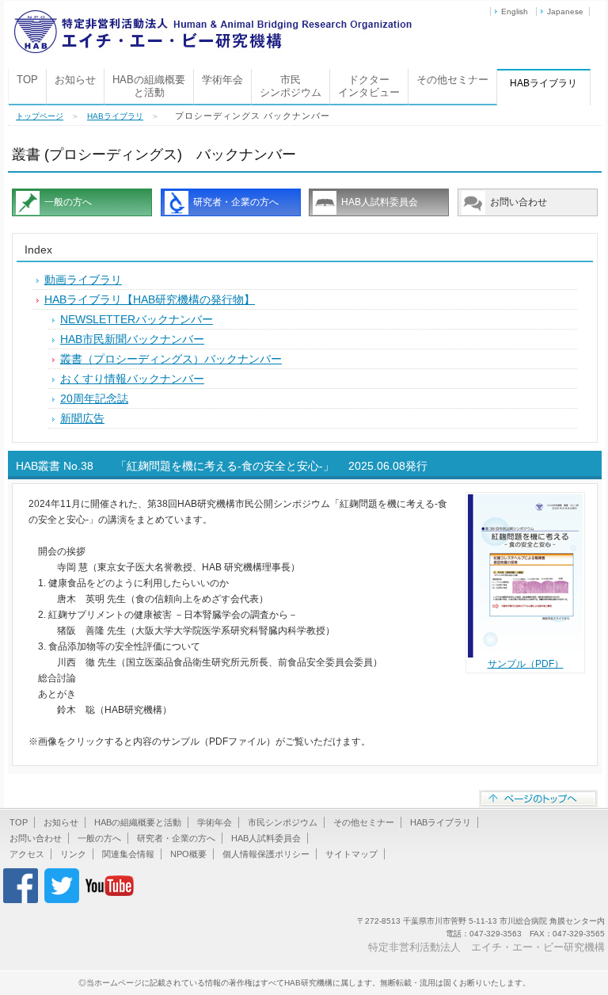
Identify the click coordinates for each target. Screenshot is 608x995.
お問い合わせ (518, 202)
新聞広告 (82, 418)
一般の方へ (68, 202)
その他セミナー (452, 80)
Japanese (565, 11)
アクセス (27, 854)
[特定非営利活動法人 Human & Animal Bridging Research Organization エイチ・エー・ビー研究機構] (212, 15)
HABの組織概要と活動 (148, 86)
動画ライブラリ (83, 279)
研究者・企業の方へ (236, 202)
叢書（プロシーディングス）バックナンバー (171, 359)
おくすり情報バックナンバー (132, 378)
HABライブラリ (115, 116)
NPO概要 (188, 854)
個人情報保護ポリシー (266, 854)
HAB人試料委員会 (379, 202)
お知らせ (75, 80)
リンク (73, 854)
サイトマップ (351, 854)
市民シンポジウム (290, 86)
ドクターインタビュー (369, 86)
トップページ (39, 116)
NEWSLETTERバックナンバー (136, 319)
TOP (27, 80)
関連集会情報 (128, 854)
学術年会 (222, 80)
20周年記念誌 (94, 398)
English (514, 11)
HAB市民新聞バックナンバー (132, 339)
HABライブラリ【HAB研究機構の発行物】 (149, 299)
